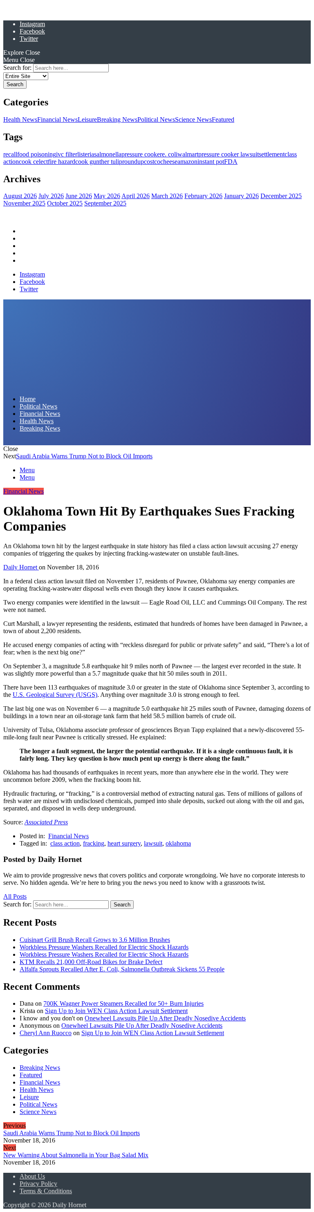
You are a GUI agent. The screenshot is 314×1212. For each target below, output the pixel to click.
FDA (231, 161)
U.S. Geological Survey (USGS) (55, 694)
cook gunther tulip (98, 161)
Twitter (29, 38)
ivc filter (66, 154)
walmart (187, 154)
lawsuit (153, 843)
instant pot (210, 161)
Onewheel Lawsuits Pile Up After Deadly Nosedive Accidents (165, 1018)
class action (65, 843)
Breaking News (117, 119)
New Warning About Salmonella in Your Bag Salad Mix (75, 1155)
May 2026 (107, 195)
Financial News (57, 119)
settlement (272, 154)
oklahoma (178, 843)
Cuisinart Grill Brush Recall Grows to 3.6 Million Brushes (95, 939)
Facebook (32, 31)
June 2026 (78, 195)
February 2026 (203, 195)
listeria (85, 154)
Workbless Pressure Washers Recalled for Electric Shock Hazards (104, 947)
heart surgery (124, 843)
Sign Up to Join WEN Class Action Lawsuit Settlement (116, 1010)
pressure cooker (141, 154)
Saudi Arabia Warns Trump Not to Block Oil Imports (84, 456)
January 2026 (241, 195)
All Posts (15, 896)
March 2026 (167, 195)
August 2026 (20, 195)
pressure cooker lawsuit (228, 154)
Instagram (32, 23)
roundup (133, 161)
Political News (156, 119)
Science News (193, 119)
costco (152, 161)
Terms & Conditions (46, 1190)
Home (28, 231)
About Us (32, 1176)
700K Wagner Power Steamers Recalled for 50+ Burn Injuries (123, 1003)
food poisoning (36, 154)
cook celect (33, 161)
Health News (20, 119)
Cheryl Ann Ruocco (46, 1032)
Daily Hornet (21, 567)
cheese (168, 161)
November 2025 (24, 203)
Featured (223, 119)
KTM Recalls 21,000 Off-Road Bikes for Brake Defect (91, 961)
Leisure (87, 119)
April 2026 (135, 195)
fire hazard (61, 161)
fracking (93, 843)
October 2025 (65, 203)
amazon (187, 161)
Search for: (17, 67)
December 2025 (281, 195)
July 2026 (51, 195)
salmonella (107, 154)
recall (10, 154)
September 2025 (105, 203)
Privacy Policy (38, 1183)
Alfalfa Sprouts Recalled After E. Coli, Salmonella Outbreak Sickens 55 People (122, 969)
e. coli (169, 154)
